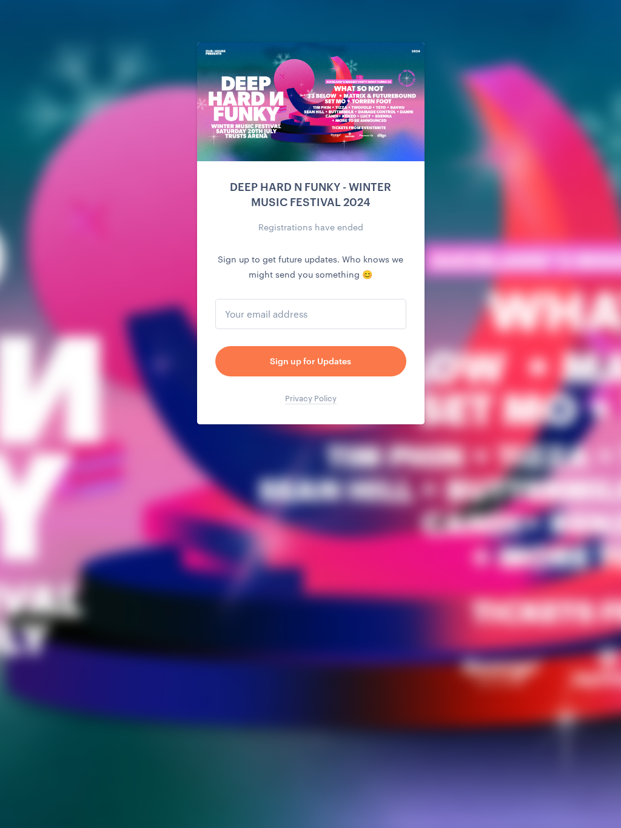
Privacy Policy (311, 398)
